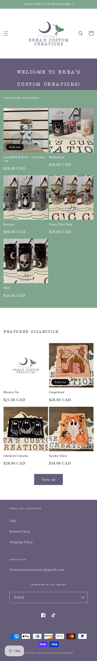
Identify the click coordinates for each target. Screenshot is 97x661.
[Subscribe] (82, 597)
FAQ (12, 521)
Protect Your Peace (61, 224)
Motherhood (56, 157)
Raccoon (9, 224)
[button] (6, 33)
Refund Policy (19, 531)
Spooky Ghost (58, 456)
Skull (7, 287)
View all (49, 479)
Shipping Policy (21, 542)
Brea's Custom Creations (43, 653)
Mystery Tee (11, 392)
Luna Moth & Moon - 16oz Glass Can (24, 159)
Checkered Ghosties (16, 456)
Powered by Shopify (64, 653)
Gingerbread (57, 392)
